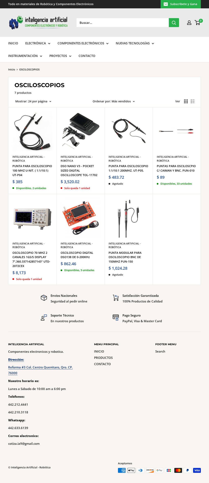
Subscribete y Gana (183, 4)
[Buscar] (174, 22)
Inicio (11, 69)
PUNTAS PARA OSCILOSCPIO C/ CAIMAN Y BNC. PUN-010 (176, 168)
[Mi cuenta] (189, 22)
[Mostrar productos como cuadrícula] (186, 101)
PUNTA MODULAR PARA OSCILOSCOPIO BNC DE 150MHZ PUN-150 (125, 257)
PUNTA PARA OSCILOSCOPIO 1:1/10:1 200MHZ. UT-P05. (128, 168)
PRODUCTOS (103, 358)
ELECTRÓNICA (35, 43)
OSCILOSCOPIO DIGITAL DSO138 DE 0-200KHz (77, 255)
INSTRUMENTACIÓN (23, 56)
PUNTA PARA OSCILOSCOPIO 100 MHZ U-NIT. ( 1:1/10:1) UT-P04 (32, 170)
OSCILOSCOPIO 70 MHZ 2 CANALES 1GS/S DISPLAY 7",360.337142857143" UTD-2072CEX (31, 259)
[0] (197, 22)
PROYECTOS (58, 56)
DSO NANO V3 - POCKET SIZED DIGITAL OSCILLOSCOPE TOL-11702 (79, 170)
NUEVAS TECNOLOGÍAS (133, 43)
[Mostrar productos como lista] (193, 101)
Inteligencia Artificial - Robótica (28, 158)
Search (160, 351)
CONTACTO (87, 56)
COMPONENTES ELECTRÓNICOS (81, 43)
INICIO (13, 43)
